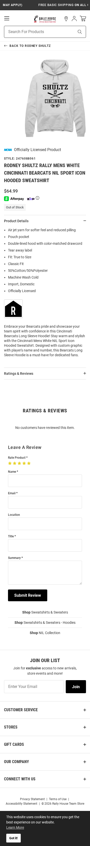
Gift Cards (14, 744)
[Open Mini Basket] (83, 19)
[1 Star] (10, 463)
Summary (14, 558)
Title (11, 536)
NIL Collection (45, 633)
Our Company (16, 761)
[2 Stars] (15, 463)
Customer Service (21, 709)
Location (14, 515)
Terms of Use (57, 799)
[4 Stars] (24, 463)
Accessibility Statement (21, 803)
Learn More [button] (15, 827)
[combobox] (33, 32)
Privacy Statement (32, 799)
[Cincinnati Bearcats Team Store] (45, 19)
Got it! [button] (13, 838)
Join (76, 686)
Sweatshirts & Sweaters (45, 612)
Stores (11, 727)
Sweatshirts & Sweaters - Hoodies (45, 623)
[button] (66, 18)
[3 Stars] (20, 463)
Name (12, 471)
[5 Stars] (29, 463)
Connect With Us (20, 779)
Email (12, 493)
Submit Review (27, 595)
